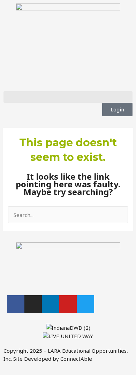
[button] (68, 97)
